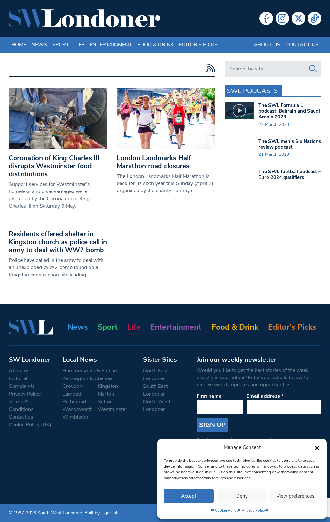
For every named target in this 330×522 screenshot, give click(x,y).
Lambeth (72, 393)
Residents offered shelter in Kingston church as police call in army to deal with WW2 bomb (58, 242)
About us (267, 44)
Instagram (282, 18)
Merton (106, 393)
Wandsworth (78, 409)
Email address (265, 396)
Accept (188, 496)
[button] (317, 447)
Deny (242, 496)
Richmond (74, 401)
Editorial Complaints (22, 382)
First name (209, 396)
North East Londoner (155, 374)
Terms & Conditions (21, 405)
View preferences (295, 496)
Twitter (298, 18)
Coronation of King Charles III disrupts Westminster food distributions (54, 166)
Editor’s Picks (292, 327)
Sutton (105, 401)
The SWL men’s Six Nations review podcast (289, 144)
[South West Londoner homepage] (84, 18)
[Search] (313, 69)
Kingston (108, 386)
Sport (60, 44)
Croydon (72, 386)
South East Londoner (155, 390)
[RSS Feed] (209, 68)
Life (79, 44)
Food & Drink (155, 44)
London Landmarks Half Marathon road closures (154, 162)
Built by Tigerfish (101, 513)
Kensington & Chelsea (87, 378)
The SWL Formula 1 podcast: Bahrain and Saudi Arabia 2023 (289, 111)
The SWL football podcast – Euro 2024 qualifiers (289, 174)
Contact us (302, 44)
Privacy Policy (254, 510)
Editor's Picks (198, 44)
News (39, 44)
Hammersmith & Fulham (91, 370)
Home (18, 44)
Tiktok (314, 18)
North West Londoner (156, 405)
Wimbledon (76, 417)
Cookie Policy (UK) (30, 424)
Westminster (112, 409)
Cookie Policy (226, 510)
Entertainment (111, 44)
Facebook (266, 18)
